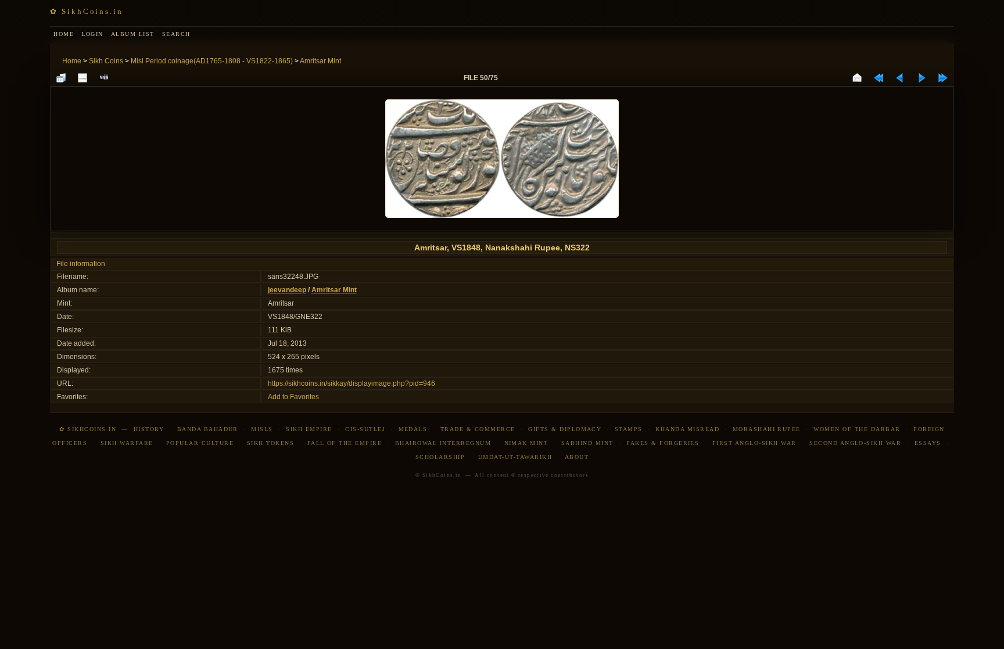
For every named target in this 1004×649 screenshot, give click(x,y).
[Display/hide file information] (82, 77)
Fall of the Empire (344, 443)
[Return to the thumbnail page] (61, 77)
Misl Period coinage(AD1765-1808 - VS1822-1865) (212, 61)
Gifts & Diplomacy (564, 429)
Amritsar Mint (320, 61)
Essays (928, 443)
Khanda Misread (687, 429)
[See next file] (921, 77)
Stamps (629, 429)
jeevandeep (287, 290)
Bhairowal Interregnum (443, 443)
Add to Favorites (293, 397)
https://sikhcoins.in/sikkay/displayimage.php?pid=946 (351, 383)
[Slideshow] (104, 77)
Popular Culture (200, 443)
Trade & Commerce (477, 429)
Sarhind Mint (587, 443)
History (149, 429)
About (577, 457)
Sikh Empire (309, 429)
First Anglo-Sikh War (754, 443)
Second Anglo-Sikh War (855, 443)
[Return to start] (878, 77)
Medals (413, 429)
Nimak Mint (526, 443)
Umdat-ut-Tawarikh (515, 457)
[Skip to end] (943, 77)
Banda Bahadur (207, 429)
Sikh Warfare (127, 443)
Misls (261, 429)
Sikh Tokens (270, 443)
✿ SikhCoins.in (86, 11)
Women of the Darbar (856, 429)
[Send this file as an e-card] (857, 77)
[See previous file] (900, 77)
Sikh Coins (106, 61)
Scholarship (440, 457)
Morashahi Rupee (767, 429)
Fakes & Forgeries (662, 443)
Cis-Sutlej (365, 429)
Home (71, 61)
